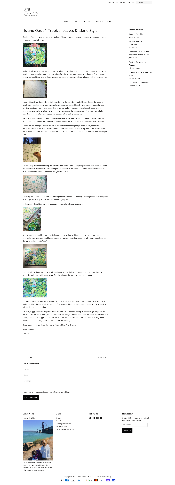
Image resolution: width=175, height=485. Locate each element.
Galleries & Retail (62, 426)
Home (66, 21)
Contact (97, 21)
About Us (59, 421)
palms (104, 37)
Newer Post (101, 357)
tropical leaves (38, 40)
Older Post (29, 357)
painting (96, 37)
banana (49, 37)
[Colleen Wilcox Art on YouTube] (101, 418)
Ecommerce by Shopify (103, 477)
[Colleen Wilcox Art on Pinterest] (94, 418)
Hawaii (70, 37)
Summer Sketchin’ (136, 34)
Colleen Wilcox (60, 37)
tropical (27, 40)
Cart (132, 2)
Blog (109, 21)
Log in (109, 2)
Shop (76, 21)
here (73, 325)
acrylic (41, 37)
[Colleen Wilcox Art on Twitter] (90, 418)
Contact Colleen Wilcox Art (65, 429)
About (86, 21)
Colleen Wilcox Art (83, 477)
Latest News (28, 414)
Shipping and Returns (63, 424)
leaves (78, 37)
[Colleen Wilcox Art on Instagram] (97, 418)
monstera (87, 37)
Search (58, 418)
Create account (120, 2)
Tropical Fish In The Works (139, 82)
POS (91, 477)
